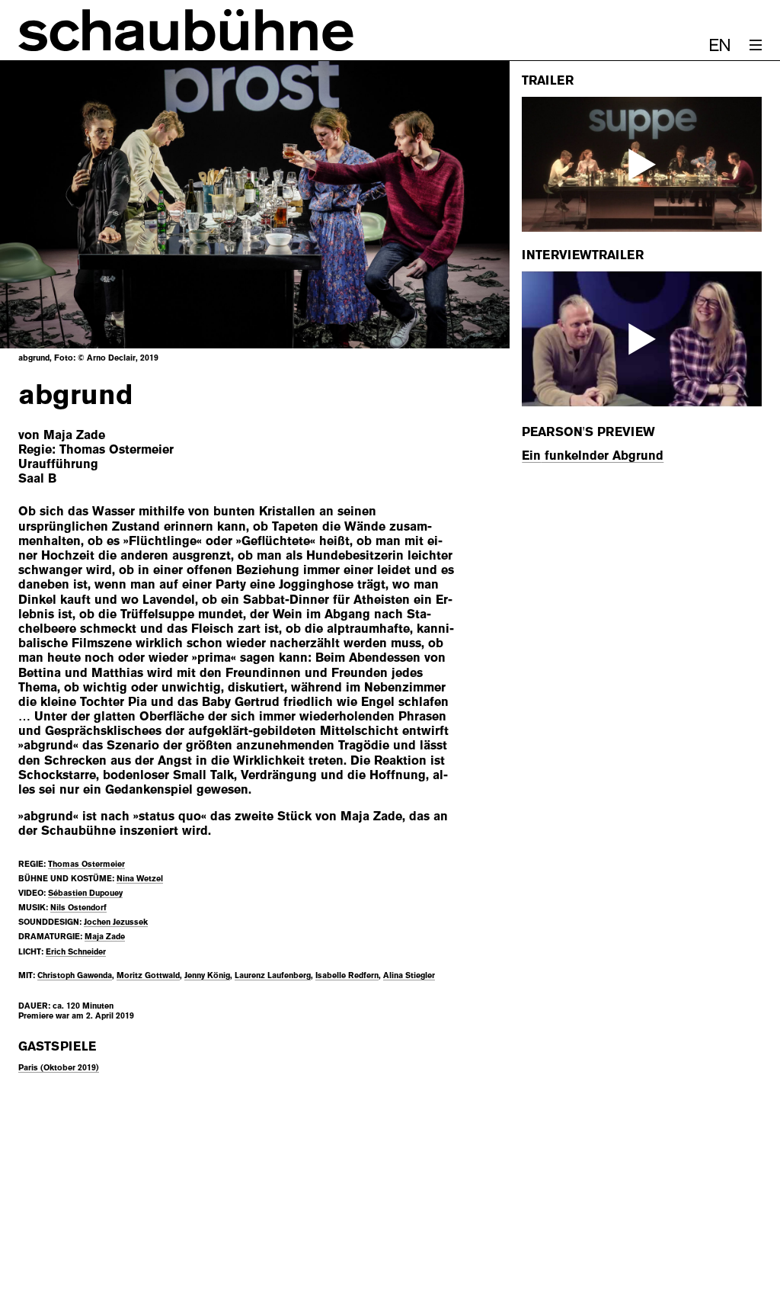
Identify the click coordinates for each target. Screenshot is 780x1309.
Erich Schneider (76, 951)
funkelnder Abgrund (602, 456)
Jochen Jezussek (116, 921)
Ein (531, 456)
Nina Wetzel (140, 878)
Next (461, 204)
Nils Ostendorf (78, 907)
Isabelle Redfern (347, 975)
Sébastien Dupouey (85, 892)
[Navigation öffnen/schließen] (756, 45)
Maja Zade (105, 936)
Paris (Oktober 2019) (58, 1067)
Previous (49, 204)
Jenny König (207, 975)
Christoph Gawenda (74, 975)
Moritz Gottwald (148, 975)
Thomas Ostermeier (86, 863)
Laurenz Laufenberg (273, 975)
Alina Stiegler (409, 975)
